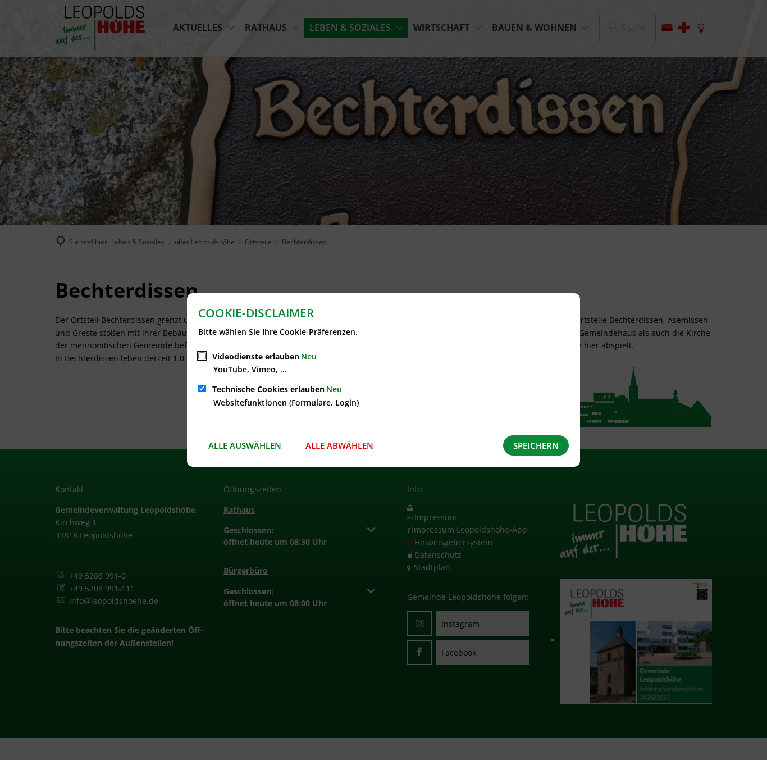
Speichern (536, 445)
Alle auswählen (244, 445)
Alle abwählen (339, 445)
